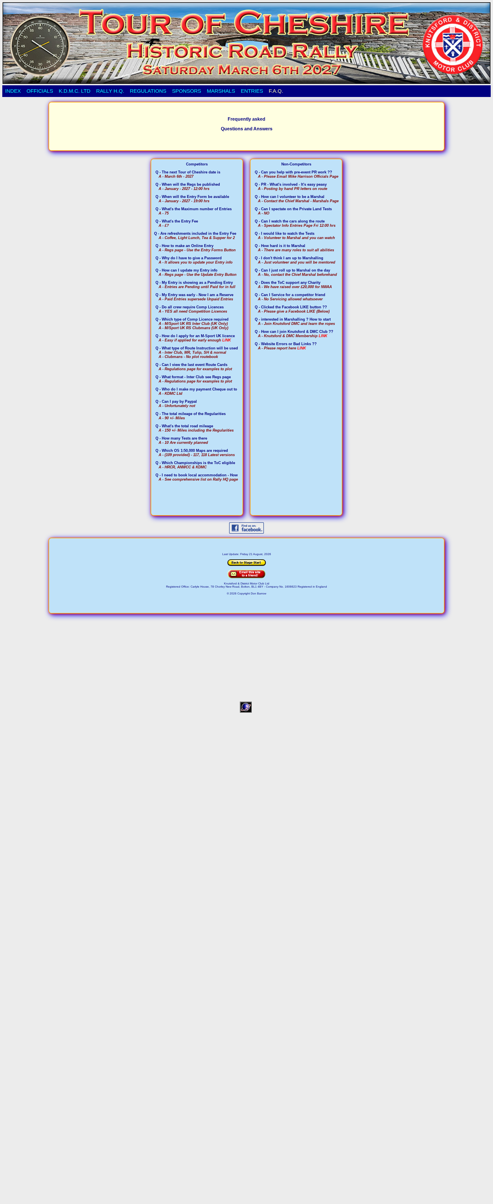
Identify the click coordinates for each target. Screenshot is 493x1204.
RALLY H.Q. (110, 91)
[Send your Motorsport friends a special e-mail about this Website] (246, 577)
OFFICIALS (40, 91)
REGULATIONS (148, 91)
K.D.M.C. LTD (74, 91)
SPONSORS (186, 91)
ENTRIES (252, 91)
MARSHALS (221, 91)
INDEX (13, 91)
